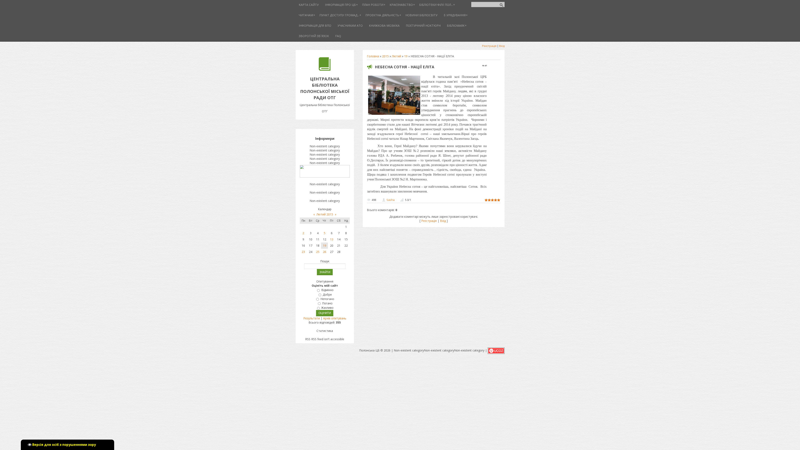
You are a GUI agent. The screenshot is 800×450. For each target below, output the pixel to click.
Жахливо (327, 308)
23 (303, 252)
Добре (327, 294)
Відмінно (327, 290)
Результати (311, 318)
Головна (373, 56)
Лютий (396, 56)
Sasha (390, 200)
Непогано (327, 299)
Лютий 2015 (324, 214)
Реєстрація (489, 46)
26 (324, 252)
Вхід (502, 46)
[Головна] (325, 69)
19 (406, 56)
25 (317, 252)
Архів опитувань (334, 318)
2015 (385, 56)
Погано (327, 303)
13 (331, 239)
